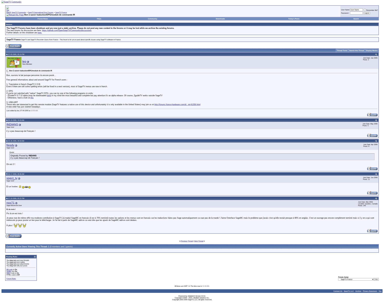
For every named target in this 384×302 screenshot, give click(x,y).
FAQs (99, 19)
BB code (9, 269)
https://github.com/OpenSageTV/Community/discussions (67, 30)
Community (152, 19)
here (49, 95)
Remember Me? (372, 10)
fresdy (10, 145)
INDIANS (12, 124)
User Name (345, 10)
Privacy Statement (370, 291)
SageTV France (61, 12)
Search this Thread (356, 50)
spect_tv (11, 178)
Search (356, 19)
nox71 (10, 202)
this (32, 98)
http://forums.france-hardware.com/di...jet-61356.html (177, 104)
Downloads (220, 19)
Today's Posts (293, 19)
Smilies (9, 271)
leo (24, 61)
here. (40, 33)
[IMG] (8, 273)
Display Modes (372, 50)
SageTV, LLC (349, 291)
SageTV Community (19, 12)
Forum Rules (43, 19)
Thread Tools (342, 50)
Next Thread (198, 241)
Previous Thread (187, 241)
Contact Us (337, 291)
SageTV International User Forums (40, 12)
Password (344, 13)
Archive (358, 291)
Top (380, 291)
